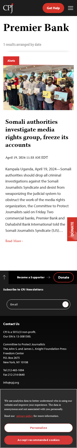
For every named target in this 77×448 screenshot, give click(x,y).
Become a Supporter (30, 277)
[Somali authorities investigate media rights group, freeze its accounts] (38, 87)
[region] (38, 418)
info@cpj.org (11, 382)
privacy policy (24, 416)
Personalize (38, 427)
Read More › (14, 241)
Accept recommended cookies (38, 440)
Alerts (11, 61)
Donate (63, 277)
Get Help (53, 8)
